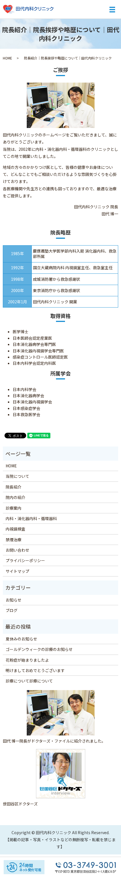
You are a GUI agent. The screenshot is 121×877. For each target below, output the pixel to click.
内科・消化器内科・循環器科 (31, 518)
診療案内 (13, 508)
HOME (7, 58)
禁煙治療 (13, 539)
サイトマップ (17, 571)
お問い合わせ (17, 550)
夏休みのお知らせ (21, 639)
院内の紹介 (15, 497)
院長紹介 (13, 487)
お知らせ (13, 600)
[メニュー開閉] (112, 9)
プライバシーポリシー (25, 560)
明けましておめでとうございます (35, 670)
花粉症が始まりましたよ (27, 660)
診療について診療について (29, 681)
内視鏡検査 (15, 529)
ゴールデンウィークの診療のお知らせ (39, 649)
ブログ (11, 610)
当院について (17, 476)
